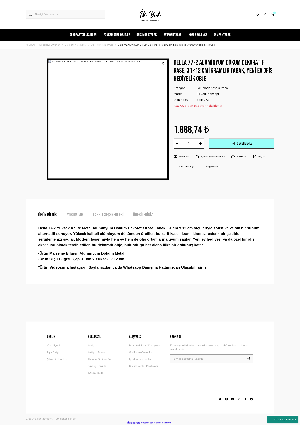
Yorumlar (75, 215)
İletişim (92, 345)
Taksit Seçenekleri (108, 215)
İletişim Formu (97, 352)
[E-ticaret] (149, 422)
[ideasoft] (133, 422)
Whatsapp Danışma (285, 419)
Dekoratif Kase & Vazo (212, 88)
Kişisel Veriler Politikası (143, 366)
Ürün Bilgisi (48, 215)
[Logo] (150, 14)
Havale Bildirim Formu (102, 359)
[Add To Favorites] (163, 63)
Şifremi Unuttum (57, 359)
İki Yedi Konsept (208, 94)
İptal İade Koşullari (140, 359)
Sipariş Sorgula (97, 366)
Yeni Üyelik (54, 345)
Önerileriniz (143, 215)
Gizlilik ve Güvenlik (140, 352)
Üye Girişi (53, 352)
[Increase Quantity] (200, 143)
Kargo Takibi (96, 372)
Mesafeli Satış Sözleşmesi (145, 345)
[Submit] (250, 358)
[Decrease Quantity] (177, 143)
